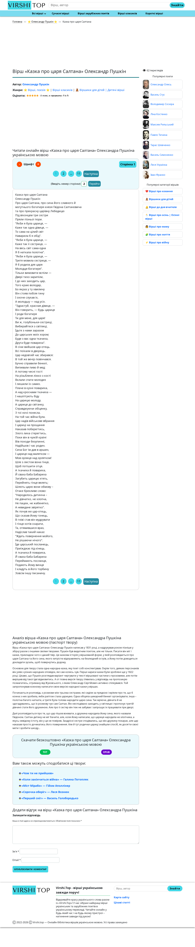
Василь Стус (158, 94)
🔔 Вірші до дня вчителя (161, 207)
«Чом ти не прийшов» (37, 773)
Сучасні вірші (60, 13)
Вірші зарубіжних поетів (93, 13)
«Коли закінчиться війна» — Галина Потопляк (54, 779)
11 (78, 173)
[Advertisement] (99, 47)
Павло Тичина (159, 135)
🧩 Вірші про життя (157, 234)
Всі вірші (37, 13)
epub (106, 752)
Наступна (91, 174)
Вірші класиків (127, 13)
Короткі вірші (154, 13)
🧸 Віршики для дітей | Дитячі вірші (99, 90)
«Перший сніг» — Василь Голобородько (49, 798)
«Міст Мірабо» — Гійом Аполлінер (45, 785)
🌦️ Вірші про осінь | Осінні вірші (162, 216)
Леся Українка (159, 164)
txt (45, 752)
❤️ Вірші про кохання (159, 191)
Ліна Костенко (159, 114)
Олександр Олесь (161, 84)
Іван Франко (158, 174)
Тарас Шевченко (160, 145)
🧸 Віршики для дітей (159, 199)
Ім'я (15, 851)
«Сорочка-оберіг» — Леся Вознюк (45, 792)
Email (16, 860)
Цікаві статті (122, 902)
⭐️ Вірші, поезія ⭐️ (37, 90)
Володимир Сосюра (162, 104)
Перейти (94, 183)
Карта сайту (121, 897)
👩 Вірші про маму (157, 226)
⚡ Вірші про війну (157, 242)
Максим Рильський (162, 124)
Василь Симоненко (162, 154)
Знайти (177, 5)
